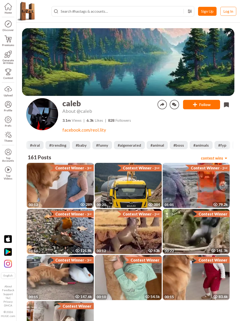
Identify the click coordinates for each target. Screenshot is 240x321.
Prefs (8, 125)
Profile (8, 110)
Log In (228, 11)
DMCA (8, 305)
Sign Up (207, 11)
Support (8, 294)
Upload (8, 95)
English (8, 275)
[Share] (162, 104)
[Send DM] (174, 104)
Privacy (8, 301)
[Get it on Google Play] (8, 252)
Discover (8, 29)
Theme (8, 140)
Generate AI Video (8, 61)
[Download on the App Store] (8, 239)
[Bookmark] (226, 104)
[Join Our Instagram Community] (8, 263)
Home (8, 12)
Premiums (8, 45)
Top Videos (8, 177)
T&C (8, 298)
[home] (25, 11)
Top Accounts (8, 159)
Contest (8, 77)
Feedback (8, 290)
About (8, 286)
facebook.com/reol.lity (84, 130)
